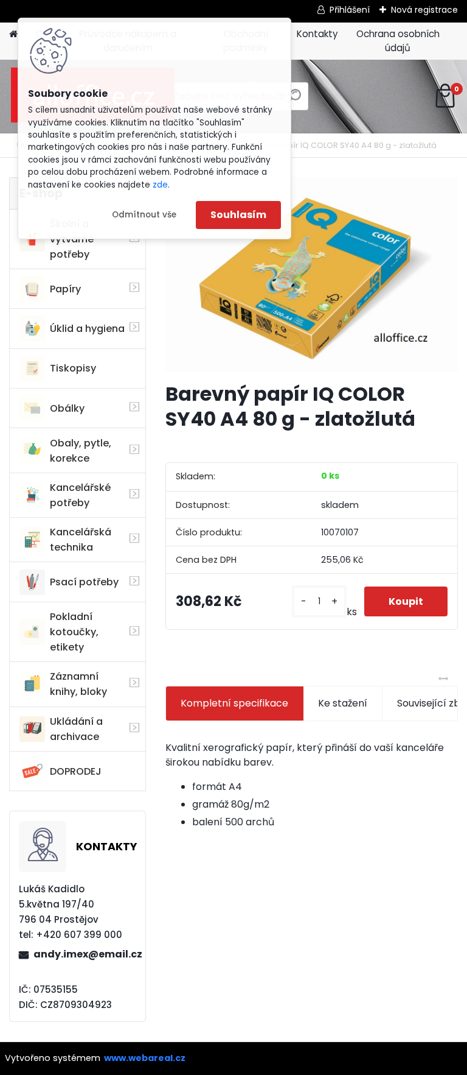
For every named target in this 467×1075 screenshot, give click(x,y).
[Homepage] (13, 34)
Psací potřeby (84, 582)
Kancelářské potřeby (80, 495)
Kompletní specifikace (234, 703)
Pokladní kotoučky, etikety (74, 632)
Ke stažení (342, 703)
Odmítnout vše (144, 214)
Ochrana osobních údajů (398, 40)
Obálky (67, 408)
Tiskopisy (73, 368)
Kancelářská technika (80, 539)
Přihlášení (350, 10)
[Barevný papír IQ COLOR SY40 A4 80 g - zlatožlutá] (311, 274)
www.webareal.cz (144, 1058)
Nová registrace (424, 10)
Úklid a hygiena (87, 329)
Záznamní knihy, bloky (78, 684)
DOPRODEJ (76, 771)
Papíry (65, 289)
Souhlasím (238, 215)
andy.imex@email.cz (84, 954)
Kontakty (317, 33)
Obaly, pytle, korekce (80, 450)
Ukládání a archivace (76, 729)
